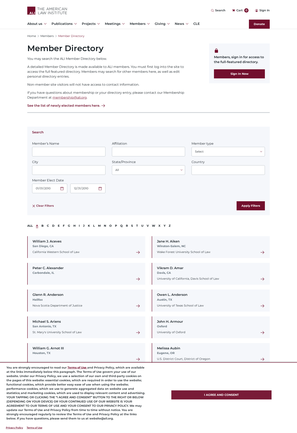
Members (47, 36)
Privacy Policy (14, 427)
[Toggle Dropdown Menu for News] (186, 24)
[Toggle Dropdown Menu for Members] (147, 24)
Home (31, 36)
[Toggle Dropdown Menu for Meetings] (122, 24)
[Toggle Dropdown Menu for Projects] (98, 24)
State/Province (124, 162)
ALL (30, 226)
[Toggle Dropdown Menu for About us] (44, 24)
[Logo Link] (47, 10)
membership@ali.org (70, 97)
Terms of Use (34, 427)
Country (198, 162)
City (35, 162)
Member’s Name (45, 143)
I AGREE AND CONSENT (221, 395)
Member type (203, 143)
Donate (259, 24)
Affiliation (119, 143)
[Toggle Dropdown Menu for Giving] (167, 24)
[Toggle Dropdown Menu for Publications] (75, 24)
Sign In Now (240, 74)
